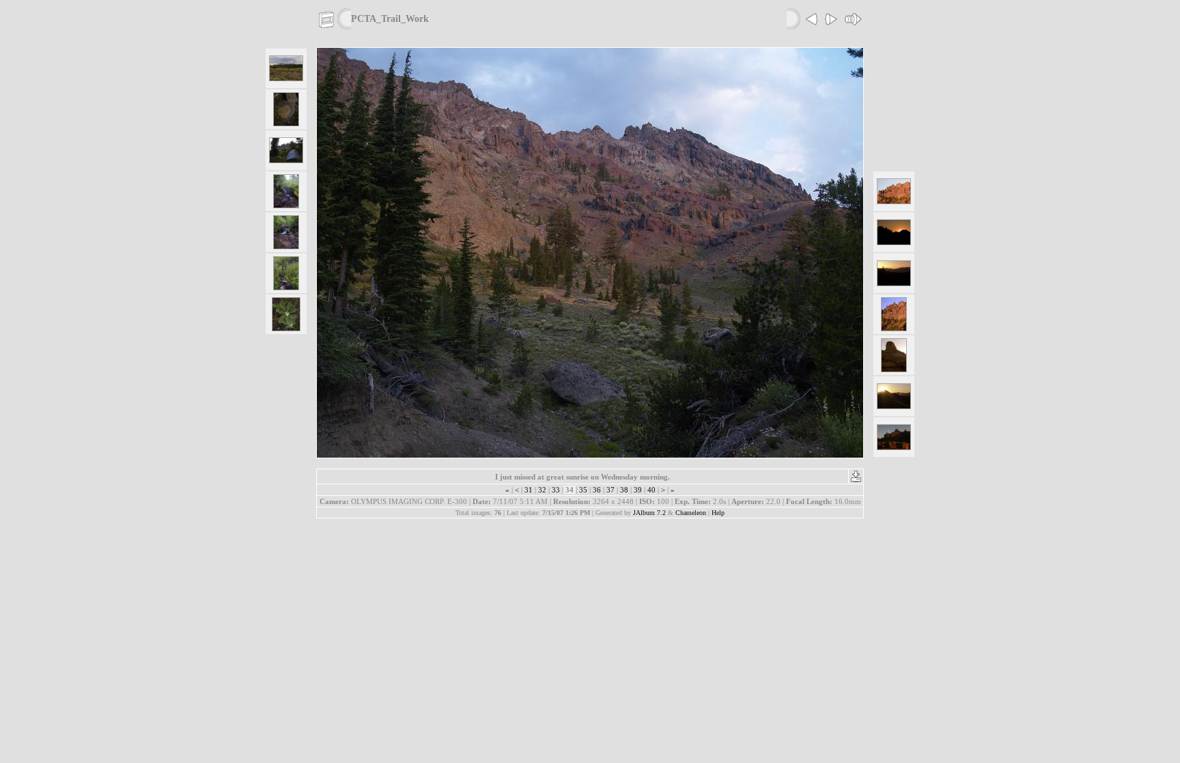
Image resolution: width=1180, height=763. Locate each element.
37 (610, 490)
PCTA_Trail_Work (390, 18)
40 (651, 490)
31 (528, 490)
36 (597, 490)
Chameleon (690, 512)
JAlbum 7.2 (649, 512)
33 (556, 490)
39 (638, 490)
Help (718, 512)
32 (542, 490)
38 (624, 490)
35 (583, 490)
